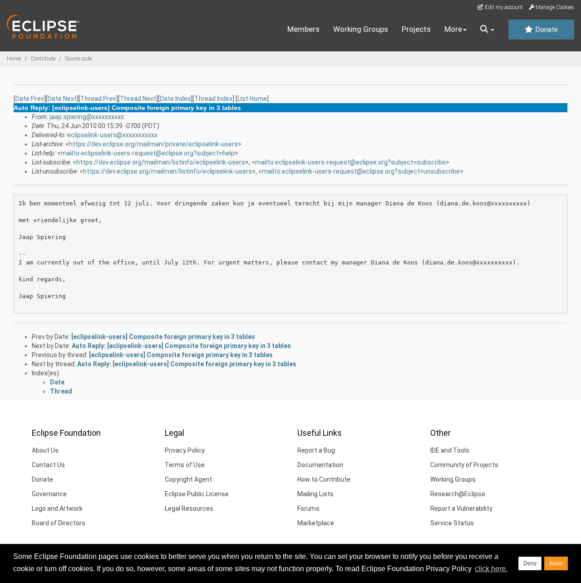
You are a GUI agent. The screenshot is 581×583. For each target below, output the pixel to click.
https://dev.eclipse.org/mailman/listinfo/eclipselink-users (160, 162)
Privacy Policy (185, 450)
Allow (556, 563)
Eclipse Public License (197, 494)
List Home (252, 98)
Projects (416, 29)
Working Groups (360, 29)
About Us (45, 450)
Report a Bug (316, 450)
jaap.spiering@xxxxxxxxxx (86, 116)
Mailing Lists (315, 494)
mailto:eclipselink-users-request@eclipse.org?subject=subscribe (350, 162)
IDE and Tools (449, 450)
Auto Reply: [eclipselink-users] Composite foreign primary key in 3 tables (181, 345)
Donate (545, 29)
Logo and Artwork (57, 508)
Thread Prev (98, 98)
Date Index (175, 98)
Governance (49, 494)
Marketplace (315, 523)
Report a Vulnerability (461, 508)
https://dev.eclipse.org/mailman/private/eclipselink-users (153, 144)
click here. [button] (491, 569)
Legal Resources (189, 508)
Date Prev (29, 98)
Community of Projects (464, 464)
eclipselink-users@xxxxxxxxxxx (112, 135)
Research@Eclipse (457, 494)
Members (303, 29)
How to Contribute (323, 479)
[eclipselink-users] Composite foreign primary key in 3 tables (163, 336)
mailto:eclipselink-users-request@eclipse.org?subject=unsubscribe (361, 171)
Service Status (452, 523)
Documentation (320, 464)
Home (14, 58)
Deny (530, 563)
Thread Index (213, 98)
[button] (487, 30)
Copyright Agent (188, 479)
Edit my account (503, 7)
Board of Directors (58, 523)
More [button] (453, 29)
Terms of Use (185, 464)
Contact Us (48, 464)
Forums (308, 508)
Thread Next (138, 98)
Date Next (62, 98)
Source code (78, 58)
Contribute (42, 58)
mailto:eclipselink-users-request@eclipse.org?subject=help (148, 153)
